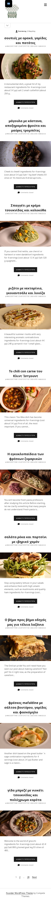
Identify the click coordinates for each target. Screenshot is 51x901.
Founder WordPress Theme (19, 893)
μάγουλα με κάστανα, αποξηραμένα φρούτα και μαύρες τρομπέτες (25, 125)
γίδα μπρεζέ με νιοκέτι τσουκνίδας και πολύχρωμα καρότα (25, 795)
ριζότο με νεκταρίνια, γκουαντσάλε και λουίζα (25, 290)
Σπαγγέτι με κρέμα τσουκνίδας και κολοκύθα (25, 234)
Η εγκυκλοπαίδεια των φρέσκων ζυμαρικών (25, 456)
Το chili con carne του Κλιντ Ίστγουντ (25, 399)
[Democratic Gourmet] (12, 18)
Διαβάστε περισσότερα (26, 103)
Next (34, 877)
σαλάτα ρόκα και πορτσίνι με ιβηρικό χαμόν (25, 565)
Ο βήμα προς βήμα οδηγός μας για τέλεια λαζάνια (25, 622)
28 (28, 877)
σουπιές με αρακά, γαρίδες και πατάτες (25, 66)
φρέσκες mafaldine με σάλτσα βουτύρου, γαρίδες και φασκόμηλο (25, 707)
